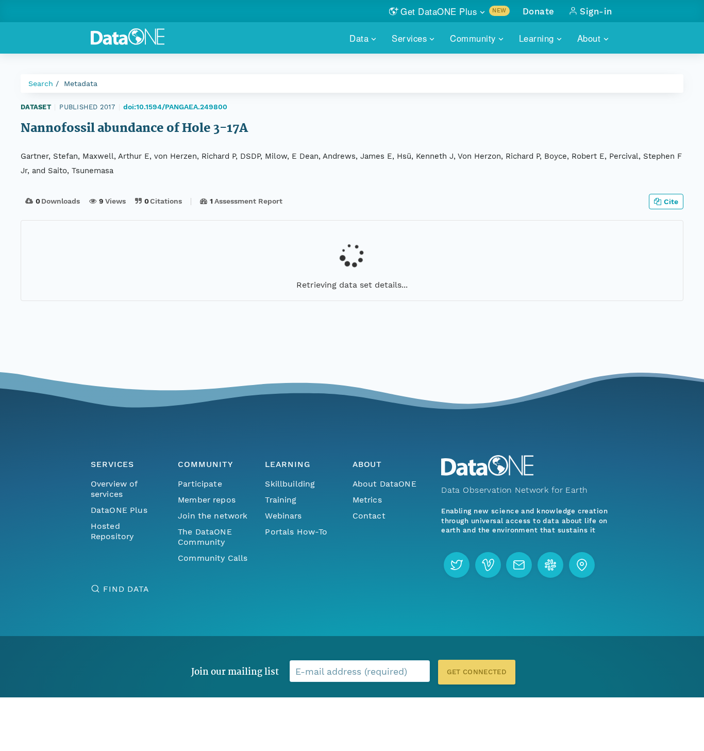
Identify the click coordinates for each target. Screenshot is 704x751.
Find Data (126, 589)
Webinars (283, 516)
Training (280, 500)
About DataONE (384, 484)
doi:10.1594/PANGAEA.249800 (175, 107)
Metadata (80, 83)
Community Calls (212, 558)
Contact (369, 516)
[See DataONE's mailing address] (582, 565)
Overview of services (114, 489)
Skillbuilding (290, 484)
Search (40, 83)
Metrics (367, 500)
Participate (200, 484)
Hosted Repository (112, 531)
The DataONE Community (205, 537)
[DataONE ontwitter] (457, 565)
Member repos (207, 500)
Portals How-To (296, 532)
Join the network (213, 516)
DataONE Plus (119, 510)
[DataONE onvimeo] (488, 565)
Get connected (477, 672)
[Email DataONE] (519, 565)
